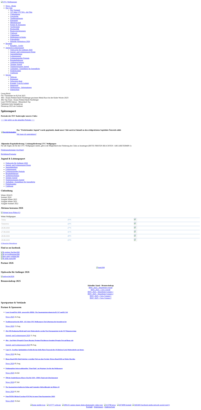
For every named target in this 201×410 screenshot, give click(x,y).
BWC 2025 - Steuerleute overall (100, 288)
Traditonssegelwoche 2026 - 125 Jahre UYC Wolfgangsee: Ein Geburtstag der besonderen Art (36, 322)
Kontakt (89, 407)
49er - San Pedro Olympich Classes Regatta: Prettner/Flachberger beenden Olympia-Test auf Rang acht (39, 340)
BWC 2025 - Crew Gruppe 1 (100, 296)
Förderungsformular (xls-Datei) (12, 150)
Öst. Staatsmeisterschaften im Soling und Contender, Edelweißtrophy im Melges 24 (32, 387)
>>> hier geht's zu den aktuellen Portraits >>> (18, 120)
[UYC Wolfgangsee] (9, 2)
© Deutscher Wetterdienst (9, 243)
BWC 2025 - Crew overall (100, 290)
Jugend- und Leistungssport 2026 (18, 336)
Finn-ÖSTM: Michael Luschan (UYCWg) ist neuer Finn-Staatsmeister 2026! (30, 396)
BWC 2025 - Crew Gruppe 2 (100, 298)
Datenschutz (110, 407)
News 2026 (10, 317)
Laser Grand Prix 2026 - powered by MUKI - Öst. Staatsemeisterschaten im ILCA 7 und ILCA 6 (37, 312)
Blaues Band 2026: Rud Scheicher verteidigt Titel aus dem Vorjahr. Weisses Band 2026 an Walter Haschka (40, 359)
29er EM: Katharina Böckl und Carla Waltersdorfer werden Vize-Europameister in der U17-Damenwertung (41, 331)
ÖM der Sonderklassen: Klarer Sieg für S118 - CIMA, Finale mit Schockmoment (32, 378)
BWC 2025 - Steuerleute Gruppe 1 (100, 292)
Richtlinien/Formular (8, 154)
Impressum (98, 407)
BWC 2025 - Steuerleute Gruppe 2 (100, 294)
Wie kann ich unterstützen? (26, 134)
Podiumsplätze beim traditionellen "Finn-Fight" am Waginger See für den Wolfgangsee (34, 368)
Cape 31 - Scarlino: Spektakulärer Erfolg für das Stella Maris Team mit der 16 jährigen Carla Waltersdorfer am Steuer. (45, 350)
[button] (9, 8)
